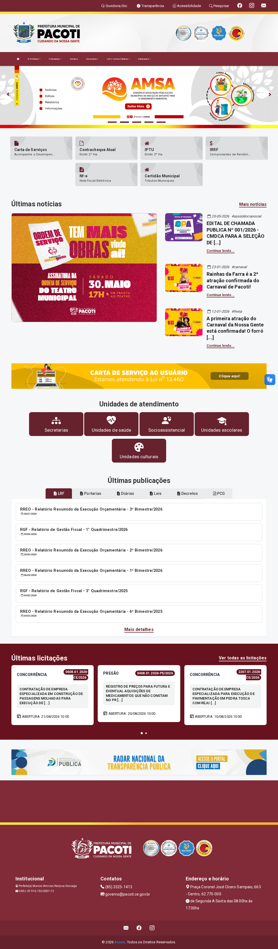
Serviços (74, 59)
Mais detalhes (138, 629)
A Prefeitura (33, 59)
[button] (142, 733)
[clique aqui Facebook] (139, 928)
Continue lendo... (221, 251)
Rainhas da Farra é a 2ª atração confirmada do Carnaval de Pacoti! (233, 280)
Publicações (143, 59)
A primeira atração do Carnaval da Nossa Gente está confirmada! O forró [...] (235, 328)
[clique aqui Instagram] (152, 928)
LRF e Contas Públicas (117, 59)
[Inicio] (18, 59)
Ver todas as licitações (243, 658)
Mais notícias (253, 204)
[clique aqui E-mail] (126, 928)
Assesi (119, 942)
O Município (54, 59)
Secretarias (91, 59)
